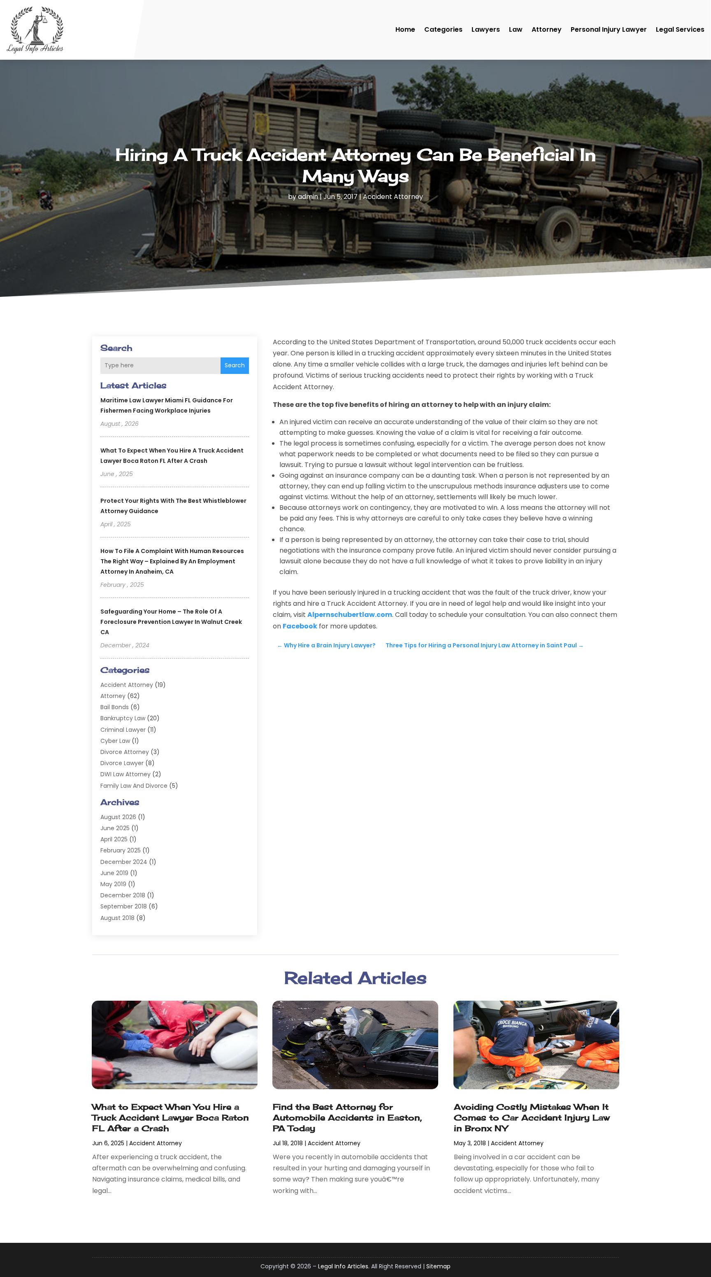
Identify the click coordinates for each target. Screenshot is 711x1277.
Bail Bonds (114, 707)
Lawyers (486, 29)
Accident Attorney (393, 196)
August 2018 (117, 918)
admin (308, 196)
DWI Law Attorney (125, 774)
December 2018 (122, 895)
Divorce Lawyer (122, 763)
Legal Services (680, 29)
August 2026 (118, 817)
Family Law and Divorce (133, 786)
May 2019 (113, 884)
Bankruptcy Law (122, 718)
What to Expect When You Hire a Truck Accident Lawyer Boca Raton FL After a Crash (170, 1117)
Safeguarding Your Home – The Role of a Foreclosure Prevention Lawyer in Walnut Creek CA (171, 621)
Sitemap (438, 1266)
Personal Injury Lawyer (609, 29)
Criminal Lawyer (123, 730)
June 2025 (115, 828)
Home (405, 29)
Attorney (547, 29)
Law (516, 29)
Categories (443, 29)
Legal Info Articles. (343, 1266)
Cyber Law (115, 741)
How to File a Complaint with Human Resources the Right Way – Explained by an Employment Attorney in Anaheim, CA (172, 561)
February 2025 (120, 850)
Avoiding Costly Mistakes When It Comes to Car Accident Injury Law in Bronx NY (532, 1117)
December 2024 (123, 862)
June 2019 (114, 873)
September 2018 (123, 906)
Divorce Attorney (124, 752)
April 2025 (114, 839)
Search (235, 365)
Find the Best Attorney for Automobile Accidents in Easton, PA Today (347, 1117)
